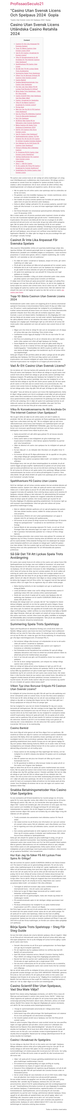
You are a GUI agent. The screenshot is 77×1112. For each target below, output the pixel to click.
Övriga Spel (20, 107)
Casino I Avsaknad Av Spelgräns (27, 100)
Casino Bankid (21, 80)
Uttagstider (20, 161)
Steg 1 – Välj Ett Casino (24, 163)
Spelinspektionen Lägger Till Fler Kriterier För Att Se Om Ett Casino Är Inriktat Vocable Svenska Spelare (28, 138)
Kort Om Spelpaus (22, 118)
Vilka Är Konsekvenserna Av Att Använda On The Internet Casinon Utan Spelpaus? (28, 59)
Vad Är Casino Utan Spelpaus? (26, 134)
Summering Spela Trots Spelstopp (28, 73)
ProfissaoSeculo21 (26, 3)
